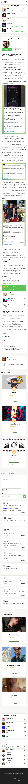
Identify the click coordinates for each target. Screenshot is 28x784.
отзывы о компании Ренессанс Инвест (10, 161)
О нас (14, 775)
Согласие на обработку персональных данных (14, 773)
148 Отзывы (15, 31)
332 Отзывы (15, 10)
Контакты (14, 778)
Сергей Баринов (11, 357)
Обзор (22, 10)
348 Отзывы (15, 16)
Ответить (23, 512)
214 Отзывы (15, 26)
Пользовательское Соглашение (14, 770)
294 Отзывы (15, 21)
